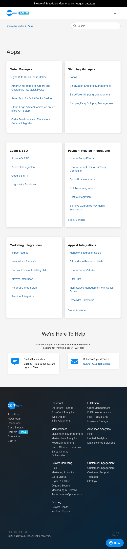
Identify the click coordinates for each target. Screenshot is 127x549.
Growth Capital (60, 507)
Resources (14, 423)
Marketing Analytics (63, 472)
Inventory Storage (97, 421)
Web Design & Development (61, 418)
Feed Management (63, 442)
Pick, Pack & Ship (97, 417)
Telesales (93, 477)
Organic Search (61, 485)
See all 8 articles (76, 219)
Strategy (92, 481)
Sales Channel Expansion (67, 447)
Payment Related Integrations (89, 150)
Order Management (98, 408)
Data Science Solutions (101, 442)
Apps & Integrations (82, 245)
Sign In (12, 441)
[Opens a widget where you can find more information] (115, 543)
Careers (17, 432)
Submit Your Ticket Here (96, 363)
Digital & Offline (61, 481)
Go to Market (59, 477)
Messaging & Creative (65, 490)
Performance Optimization (67, 494)
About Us (13, 414)
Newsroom (14, 418)
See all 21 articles (77, 310)
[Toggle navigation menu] (115, 13)
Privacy (115, 532)
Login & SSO (19, 150)
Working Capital (61, 511)
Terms (115, 535)
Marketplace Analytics (64, 438)
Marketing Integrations (26, 245)
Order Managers (21, 69)
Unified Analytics (97, 438)
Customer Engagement (100, 468)
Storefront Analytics (63, 412)
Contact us (14, 436)
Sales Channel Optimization (60, 453)
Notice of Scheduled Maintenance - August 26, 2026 (64, 3)
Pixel (90, 434)
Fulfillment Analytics (99, 412)
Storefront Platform (62, 408)
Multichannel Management (67, 434)
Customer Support (98, 472)
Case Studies (16, 427)
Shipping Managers (81, 69)
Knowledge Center (15, 25)
